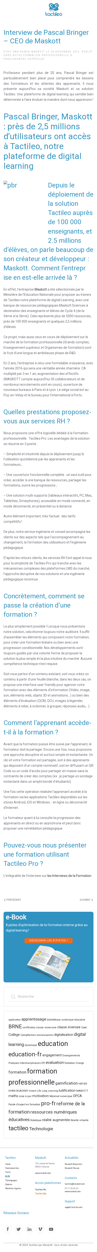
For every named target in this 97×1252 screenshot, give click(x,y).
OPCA (77, 1096)
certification (29, 1027)
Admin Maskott (32, 51)
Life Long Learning (47, 1090)
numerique (66, 1096)
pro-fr (48, 1103)
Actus (17, 55)
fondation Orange (74, 1063)
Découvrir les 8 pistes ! (48, 940)
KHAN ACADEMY (18, 1090)
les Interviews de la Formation (69, 876)
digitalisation (63, 1035)
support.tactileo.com (73, 1207)
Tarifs (8, 1172)
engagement (52, 1055)
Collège (14, 1035)
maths (13, 1096)
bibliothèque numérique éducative (66, 1019)
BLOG (7, 1176)
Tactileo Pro (40, 1189)
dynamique (31, 1045)
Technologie (41, 1128)
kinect (32, 1090)
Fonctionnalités (12, 1168)
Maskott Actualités (73, 1164)
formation (17, 1072)
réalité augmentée (56, 1120)
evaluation (55, 1062)
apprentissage (33, 1019)
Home (8, 1164)
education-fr (25, 1054)
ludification (67, 1091)
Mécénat (54, 1096)
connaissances (44, 1035)
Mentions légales (13, 1188)
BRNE (15, 1026)
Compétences (28, 1035)
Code (84, 1027)
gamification (66, 1083)
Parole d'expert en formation (24, 1104)
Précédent (13, 899)
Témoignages (11, 1180)
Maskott (41, 289)
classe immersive (46, 1027)
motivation (40, 1096)
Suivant (85, 899)
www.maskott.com (43, 1173)
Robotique (35, 1120)
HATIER (82, 1083)
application (14, 1019)
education (53, 1044)
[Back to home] (40, 9)
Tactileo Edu (40, 1193)
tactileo (18, 1128)
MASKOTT (82, 1090)
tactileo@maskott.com (75, 1184)
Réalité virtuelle (80, 1120)
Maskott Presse (72, 1168)
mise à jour (25, 1096)
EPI (43, 1063)
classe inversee (69, 1027)
